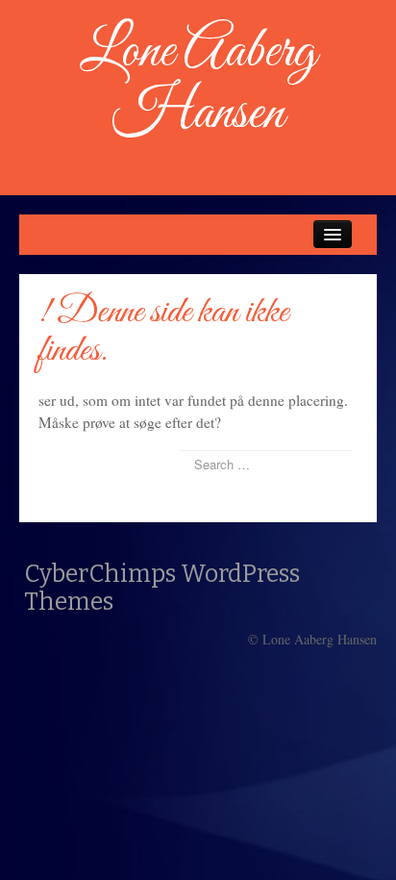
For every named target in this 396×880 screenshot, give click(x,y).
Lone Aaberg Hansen (198, 83)
